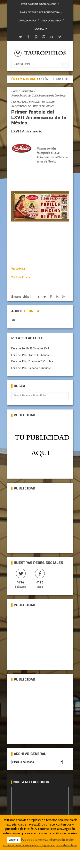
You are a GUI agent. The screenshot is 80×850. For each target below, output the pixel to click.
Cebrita (50, 101)
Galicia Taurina (51, 20)
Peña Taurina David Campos (38, 4)
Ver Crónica (18, 268)
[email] (13, 320)
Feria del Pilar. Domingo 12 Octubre (32, 361)
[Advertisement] (42, 520)
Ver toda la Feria (21, 277)
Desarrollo (27, 91)
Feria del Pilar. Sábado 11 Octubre (31, 368)
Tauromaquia (27, 20)
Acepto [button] (13, 839)
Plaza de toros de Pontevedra (40, 12)
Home (14, 91)
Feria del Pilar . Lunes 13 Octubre (30, 355)
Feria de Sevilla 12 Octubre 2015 (30, 348)
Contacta (40, 28)
